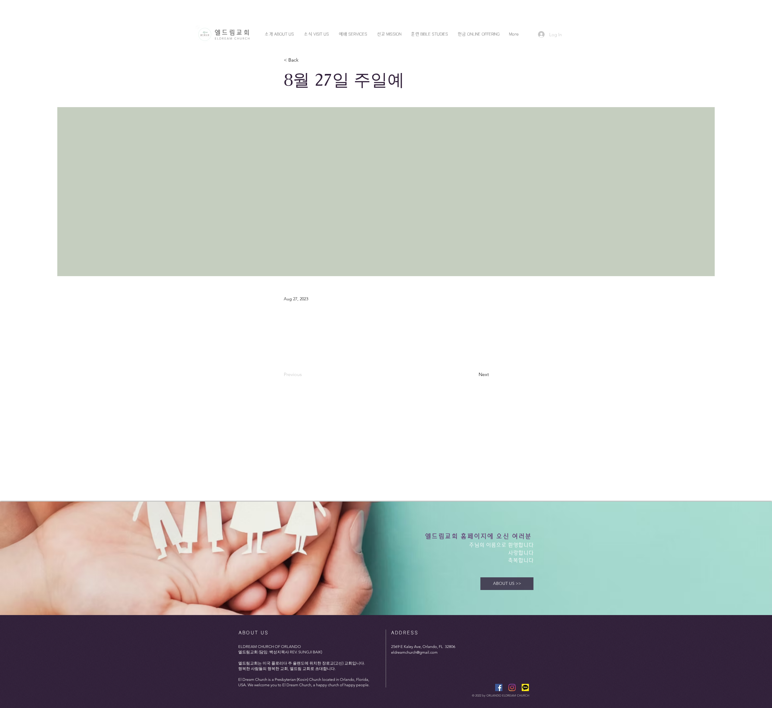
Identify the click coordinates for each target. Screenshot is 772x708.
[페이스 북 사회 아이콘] (498, 687)
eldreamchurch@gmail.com (414, 652)
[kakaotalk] (525, 687)
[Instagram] (512, 687)
